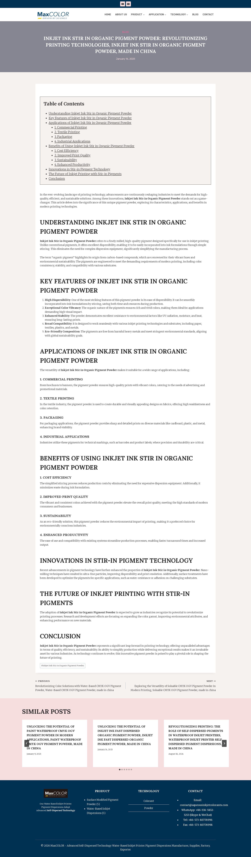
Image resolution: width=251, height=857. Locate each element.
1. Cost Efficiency (66, 150)
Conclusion (57, 178)
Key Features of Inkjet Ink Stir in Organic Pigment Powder (90, 118)
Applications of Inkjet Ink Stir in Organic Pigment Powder (90, 123)
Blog (195, 14)
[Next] (224, 743)
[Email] (128, 3)
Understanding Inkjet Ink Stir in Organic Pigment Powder (90, 113)
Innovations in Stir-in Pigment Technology (79, 169)
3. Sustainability (65, 160)
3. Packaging (63, 136)
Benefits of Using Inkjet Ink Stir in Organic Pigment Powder (92, 146)
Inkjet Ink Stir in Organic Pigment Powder (62, 665)
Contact (208, 14)
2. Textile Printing (67, 132)
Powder (148, 808)
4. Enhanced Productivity (72, 164)
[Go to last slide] (26, 743)
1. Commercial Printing (70, 127)
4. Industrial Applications (72, 141)
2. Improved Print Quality (72, 155)
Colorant (149, 801)
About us (121, 14)
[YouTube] (122, 3)
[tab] (119, 769)
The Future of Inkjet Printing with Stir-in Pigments (85, 174)
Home (108, 14)
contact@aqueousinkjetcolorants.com (204, 805)
